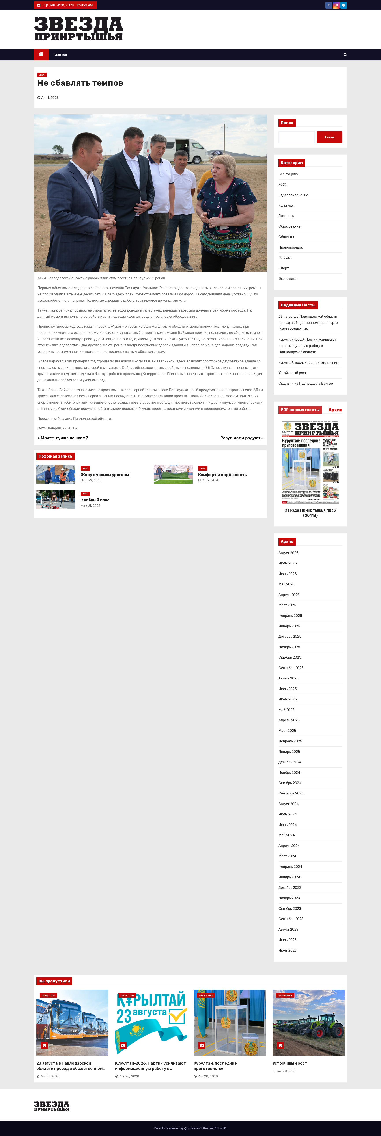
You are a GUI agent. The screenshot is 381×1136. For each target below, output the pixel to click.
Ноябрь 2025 (289, 647)
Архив (335, 409)
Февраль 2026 (290, 615)
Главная (60, 54)
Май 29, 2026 (208, 480)
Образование (289, 226)
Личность (286, 215)
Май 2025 (286, 709)
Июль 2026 (287, 563)
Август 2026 (288, 552)
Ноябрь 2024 (289, 772)
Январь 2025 (289, 751)
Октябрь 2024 (289, 782)
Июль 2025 (287, 688)
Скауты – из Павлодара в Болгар (305, 383)
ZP (224, 1128)
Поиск (287, 122)
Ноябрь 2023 (289, 897)
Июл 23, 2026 (91, 480)
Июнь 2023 (287, 950)
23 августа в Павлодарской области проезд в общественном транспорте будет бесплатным (308, 323)
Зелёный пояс (95, 500)
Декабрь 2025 (289, 636)
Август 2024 (288, 803)
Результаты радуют (240, 438)
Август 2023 (288, 929)
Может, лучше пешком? (64, 438)
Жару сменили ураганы (105, 474)
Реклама (285, 257)
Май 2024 (286, 835)
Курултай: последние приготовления (308, 362)
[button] (345, 54)
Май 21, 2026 (91, 505)
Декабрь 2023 (289, 887)
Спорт (283, 268)
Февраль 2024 (290, 866)
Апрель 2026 (289, 594)
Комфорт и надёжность (222, 474)
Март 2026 (287, 605)
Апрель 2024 (289, 845)
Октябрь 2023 (289, 908)
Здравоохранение (293, 195)
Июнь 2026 (287, 573)
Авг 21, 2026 (50, 1076)
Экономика (287, 278)
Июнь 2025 (287, 699)
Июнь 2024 (287, 824)
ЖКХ (41, 74)
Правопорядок (290, 247)
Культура (285, 205)
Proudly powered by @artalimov (177, 1128)
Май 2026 (286, 584)
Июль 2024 (287, 814)
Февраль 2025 (290, 741)
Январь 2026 (289, 626)
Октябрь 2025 (289, 657)
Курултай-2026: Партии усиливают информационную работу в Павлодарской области (307, 346)
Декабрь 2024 (290, 762)
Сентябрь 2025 (291, 667)
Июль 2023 (287, 939)
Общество (286, 236)
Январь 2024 (289, 877)
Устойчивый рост (292, 372)
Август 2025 (288, 678)
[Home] (41, 54)
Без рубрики (288, 174)
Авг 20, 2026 (129, 1076)
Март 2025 (287, 730)
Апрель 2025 (289, 720)
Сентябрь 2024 (291, 793)
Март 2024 (287, 856)
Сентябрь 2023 (290, 918)
